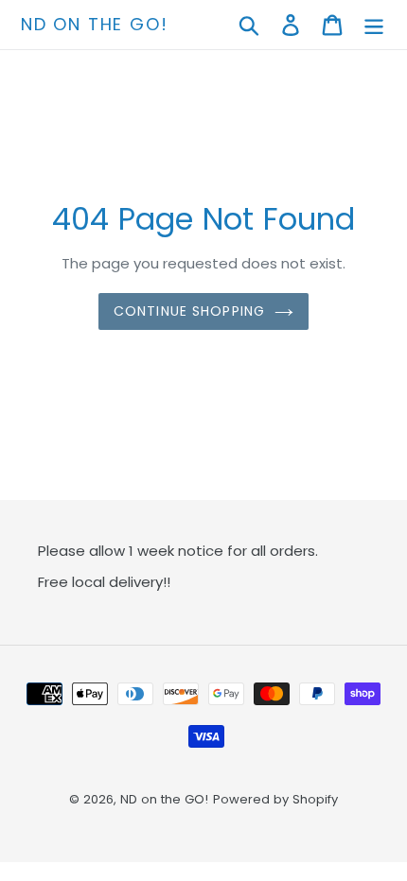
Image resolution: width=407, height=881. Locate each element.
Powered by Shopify (275, 799)
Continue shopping (189, 311)
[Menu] (374, 24)
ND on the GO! (94, 24)
